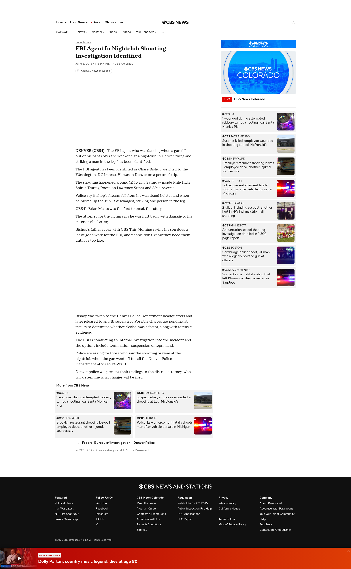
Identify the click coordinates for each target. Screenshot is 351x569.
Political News (64, 503)
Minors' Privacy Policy (232, 524)
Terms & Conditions (149, 524)
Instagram (102, 513)
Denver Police (144, 443)
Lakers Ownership (66, 519)
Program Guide (146, 508)
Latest (60, 22)
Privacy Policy (227, 503)
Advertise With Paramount (276, 508)
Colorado (62, 32)
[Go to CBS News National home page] (175, 22)
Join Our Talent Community (277, 513)
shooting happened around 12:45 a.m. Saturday (122, 182)
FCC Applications (189, 513)
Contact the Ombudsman (276, 529)
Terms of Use (227, 519)
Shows (110, 22)
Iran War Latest (64, 508)
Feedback (266, 524)
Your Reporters (145, 32)
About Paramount (271, 503)
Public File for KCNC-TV (193, 503)
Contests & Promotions (151, 513)
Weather (97, 32)
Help (263, 519)
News (82, 32)
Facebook (102, 508)
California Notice (229, 508)
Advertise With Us (148, 519)
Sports (113, 32)
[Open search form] (293, 22)
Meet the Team (146, 503)
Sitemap (142, 529)
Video (127, 32)
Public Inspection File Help (195, 508)
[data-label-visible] (347, 550)
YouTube (101, 503)
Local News (78, 22)
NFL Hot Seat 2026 (67, 513)
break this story (149, 208)
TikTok (100, 519)
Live (96, 22)
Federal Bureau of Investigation (106, 443)
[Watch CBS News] (19, 558)
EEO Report (185, 519)
